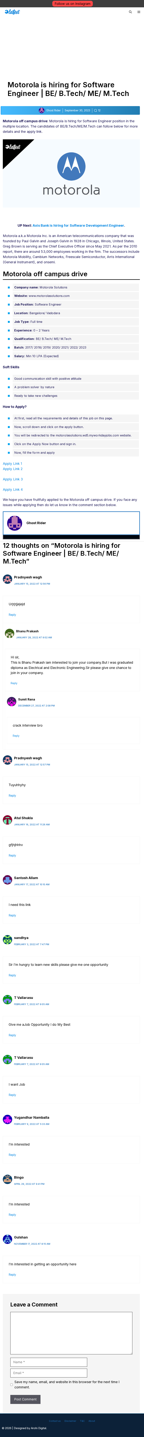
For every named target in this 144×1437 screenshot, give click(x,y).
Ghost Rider (36, 523)
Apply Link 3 (13, 479)
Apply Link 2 (13, 469)
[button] (130, 12)
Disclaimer (70, 1421)
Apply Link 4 (13, 489)
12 (99, 110)
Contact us (55, 1421)
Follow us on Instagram (73, 4)
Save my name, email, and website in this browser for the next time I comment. (66, 1384)
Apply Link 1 (12, 464)
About (91, 1421)
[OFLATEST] (12, 12)
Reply (12, 615)
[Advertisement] (72, 45)
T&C (82, 1421)
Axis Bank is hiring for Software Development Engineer (78, 225)
